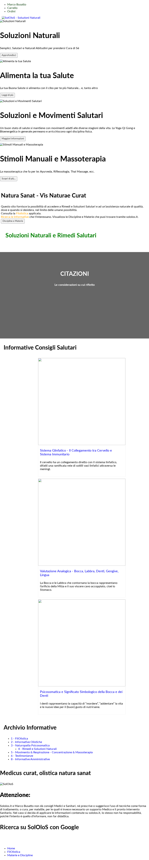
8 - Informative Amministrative (30, 759)
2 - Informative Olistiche (26, 742)
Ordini (11, 11)
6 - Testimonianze (22, 755)
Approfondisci (9, 55)
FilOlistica (13, 851)
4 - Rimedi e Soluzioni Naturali (37, 748)
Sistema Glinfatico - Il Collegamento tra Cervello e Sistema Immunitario (76, 452)
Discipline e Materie (13, 221)
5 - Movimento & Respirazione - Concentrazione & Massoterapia (52, 752)
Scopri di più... (9, 179)
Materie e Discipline (20, 855)
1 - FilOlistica (19, 738)
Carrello (12, 8)
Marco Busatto (16, 4)
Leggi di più (7, 95)
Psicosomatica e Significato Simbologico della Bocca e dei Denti (81, 693)
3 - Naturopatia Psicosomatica (30, 745)
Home (11, 848)
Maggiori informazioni (13, 139)
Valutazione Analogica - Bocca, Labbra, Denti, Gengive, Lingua (79, 573)
